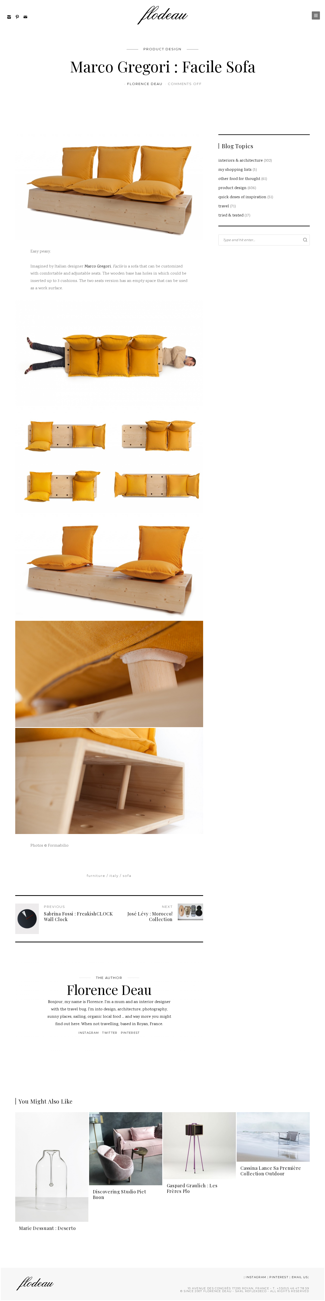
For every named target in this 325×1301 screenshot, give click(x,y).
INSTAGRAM (256, 1277)
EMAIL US (300, 1277)
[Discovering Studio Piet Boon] (125, 1149)
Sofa (127, 876)
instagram (88, 1033)
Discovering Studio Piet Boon (119, 1194)
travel (223, 206)
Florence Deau (145, 84)
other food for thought (239, 179)
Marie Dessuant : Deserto (47, 1228)
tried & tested (230, 216)
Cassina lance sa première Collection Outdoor (270, 1171)
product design (162, 49)
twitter (109, 1033)
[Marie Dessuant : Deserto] (51, 1167)
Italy (114, 876)
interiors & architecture (240, 161)
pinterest (130, 1033)
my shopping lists (235, 170)
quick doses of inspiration (242, 197)
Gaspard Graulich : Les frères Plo (192, 1188)
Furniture (96, 876)
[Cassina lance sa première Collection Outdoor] (273, 1137)
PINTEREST (278, 1277)
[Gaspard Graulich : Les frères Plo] (199, 1146)
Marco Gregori (98, 267)
